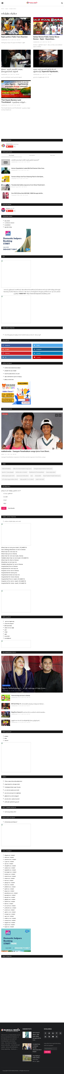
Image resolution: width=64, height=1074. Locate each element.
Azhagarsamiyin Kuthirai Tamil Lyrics (43, 468)
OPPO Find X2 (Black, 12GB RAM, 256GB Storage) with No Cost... (37, 1036)
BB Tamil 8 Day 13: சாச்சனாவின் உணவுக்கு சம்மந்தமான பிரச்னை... (28, 704)
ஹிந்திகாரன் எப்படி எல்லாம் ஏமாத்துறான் (12, 796)
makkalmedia (4, 39)
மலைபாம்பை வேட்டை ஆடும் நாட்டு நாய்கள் (12, 798)
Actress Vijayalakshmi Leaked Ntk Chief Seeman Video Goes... (28, 168)
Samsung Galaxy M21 (10, 812)
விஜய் (5, 503)
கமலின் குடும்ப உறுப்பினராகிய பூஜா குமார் (12, 801)
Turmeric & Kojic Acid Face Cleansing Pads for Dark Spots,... (27, 176)
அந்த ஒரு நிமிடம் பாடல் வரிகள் (27, 479)
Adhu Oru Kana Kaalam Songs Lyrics (22, 468)
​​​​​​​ (16, 834)
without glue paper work (8, 475)
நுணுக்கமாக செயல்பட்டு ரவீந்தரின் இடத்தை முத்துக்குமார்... (25, 720)
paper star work (40, 479)
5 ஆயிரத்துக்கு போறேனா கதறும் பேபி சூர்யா (13, 787)
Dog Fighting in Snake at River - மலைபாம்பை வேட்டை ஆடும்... (36, 1058)
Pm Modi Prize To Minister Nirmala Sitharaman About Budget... (37, 1048)
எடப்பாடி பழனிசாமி (8, 493)
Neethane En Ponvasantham (36, 472)
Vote (3, 508)
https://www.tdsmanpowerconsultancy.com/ (38, 293)
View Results (11, 508)
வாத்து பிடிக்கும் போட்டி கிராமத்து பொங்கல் (12, 784)
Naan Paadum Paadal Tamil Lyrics (51, 475)
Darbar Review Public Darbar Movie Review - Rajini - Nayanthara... (46, 38)
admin (2, 454)
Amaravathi (38, 475)
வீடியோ (6, 8)
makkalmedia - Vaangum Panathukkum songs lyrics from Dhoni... (25, 451)
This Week (11, 155)
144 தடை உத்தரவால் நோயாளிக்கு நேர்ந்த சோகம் (13, 781)
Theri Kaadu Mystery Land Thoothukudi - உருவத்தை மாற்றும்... (13, 101)
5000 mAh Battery (6, 468)
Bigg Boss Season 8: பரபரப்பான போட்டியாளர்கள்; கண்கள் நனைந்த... (28, 712)
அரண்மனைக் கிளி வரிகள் (22, 475)
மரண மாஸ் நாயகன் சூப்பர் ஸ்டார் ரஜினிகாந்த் (13, 793)
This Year (52, 155)
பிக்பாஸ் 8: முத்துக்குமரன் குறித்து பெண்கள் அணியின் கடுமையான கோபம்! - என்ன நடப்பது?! (23, 334)
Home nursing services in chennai (20, 695)
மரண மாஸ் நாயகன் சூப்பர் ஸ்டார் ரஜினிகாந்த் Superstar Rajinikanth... (46, 70)
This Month (32, 155)
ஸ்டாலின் (6, 497)
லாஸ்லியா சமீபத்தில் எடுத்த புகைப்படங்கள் (13, 521)
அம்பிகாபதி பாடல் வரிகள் (21, 472)
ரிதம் (32, 475)
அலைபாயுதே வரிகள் (50, 472)
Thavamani (14, 178)
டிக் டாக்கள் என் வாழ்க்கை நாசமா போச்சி (12, 790)
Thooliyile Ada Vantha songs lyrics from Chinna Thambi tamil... (28, 185)
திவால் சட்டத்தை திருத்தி (7, 472)
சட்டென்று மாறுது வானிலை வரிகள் (10, 479)
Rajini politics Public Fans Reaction (14, 37)
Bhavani (13, 186)
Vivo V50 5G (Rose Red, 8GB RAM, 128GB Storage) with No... (27, 193)
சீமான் (5, 500)
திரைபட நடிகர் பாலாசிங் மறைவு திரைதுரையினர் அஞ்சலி (11, 70)
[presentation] (56, 415)
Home (2, 8)
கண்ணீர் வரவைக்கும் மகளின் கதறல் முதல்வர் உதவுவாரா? (25, 160)
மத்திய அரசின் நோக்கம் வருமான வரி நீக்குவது (13, 376)
